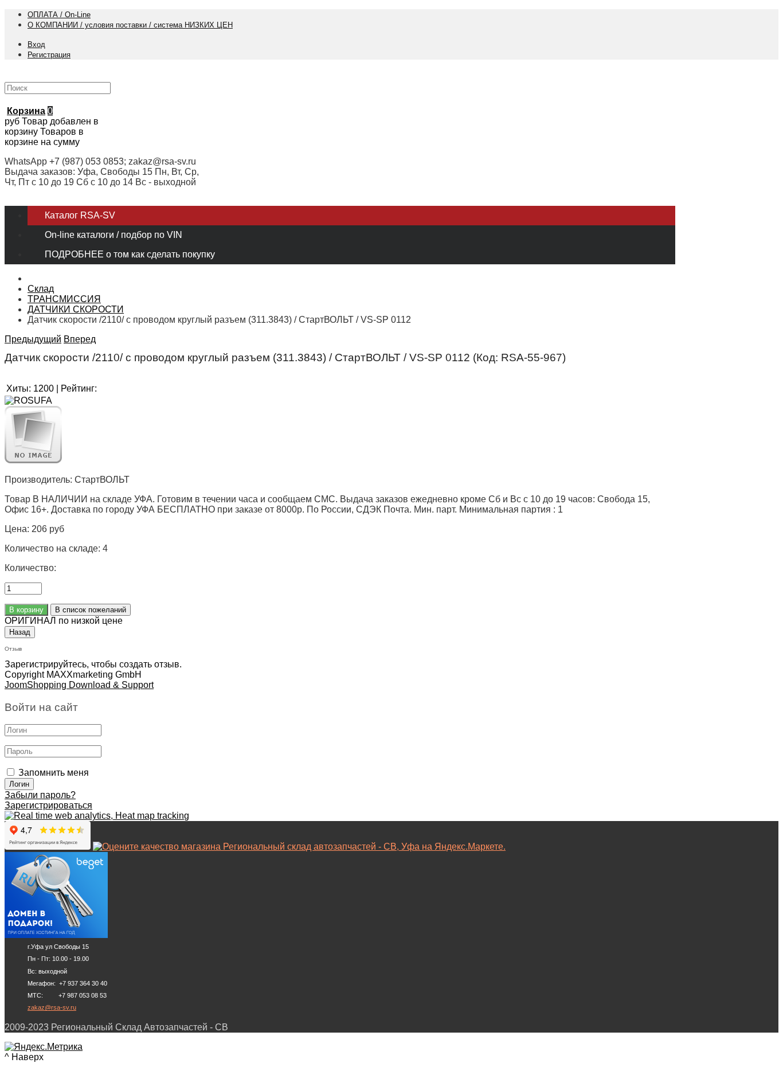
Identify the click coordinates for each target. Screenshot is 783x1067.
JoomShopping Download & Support (79, 685)
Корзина (26, 111)
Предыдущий (33, 339)
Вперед (80, 339)
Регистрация (49, 54)
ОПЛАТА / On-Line (59, 14)
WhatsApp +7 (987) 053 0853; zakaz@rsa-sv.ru (100, 161)
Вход (36, 44)
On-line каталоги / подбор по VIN (113, 235)
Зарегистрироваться (48, 805)
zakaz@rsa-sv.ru (52, 1007)
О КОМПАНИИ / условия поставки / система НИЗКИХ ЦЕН (130, 25)
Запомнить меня (53, 772)
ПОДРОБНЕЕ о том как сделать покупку (130, 254)
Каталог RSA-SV (80, 215)
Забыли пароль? (40, 795)
